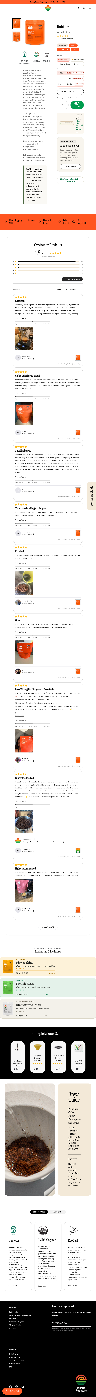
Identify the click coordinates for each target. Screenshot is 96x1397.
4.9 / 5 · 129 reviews (65, 39)
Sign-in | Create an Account (20, 1315)
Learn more (70, 166)
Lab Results (13, 1312)
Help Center (14, 1354)
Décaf (76, 64)
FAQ (10, 1367)
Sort (59, 289)
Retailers (12, 1319)
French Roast (65, 64)
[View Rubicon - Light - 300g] (78, 358)
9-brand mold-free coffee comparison (34, 189)
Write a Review (74, 280)
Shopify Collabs (15, 1325)
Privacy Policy (14, 1357)
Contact (12, 1328)
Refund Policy (14, 1364)
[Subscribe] (89, 1323)
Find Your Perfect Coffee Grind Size (70, 180)
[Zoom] (35, 32)
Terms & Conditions (16, 1360)
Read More (13, 1285)
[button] (63, 36)
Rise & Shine (79, 60)
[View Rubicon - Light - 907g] (78, 850)
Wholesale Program (16, 1322)
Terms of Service (64, 1330)
